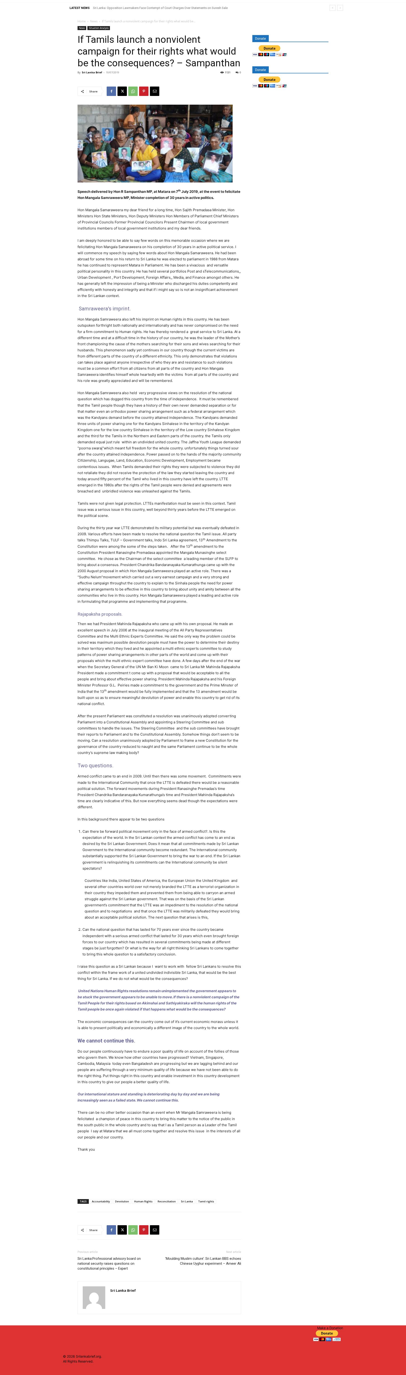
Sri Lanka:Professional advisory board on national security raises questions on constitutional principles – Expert (109, 1263)
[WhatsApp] (133, 91)
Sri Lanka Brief (92, 72)
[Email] (154, 91)
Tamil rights (206, 1201)
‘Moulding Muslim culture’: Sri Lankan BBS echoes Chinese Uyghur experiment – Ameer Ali (203, 1261)
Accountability (101, 1201)
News (94, 21)
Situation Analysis (99, 28)
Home (82, 21)
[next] (340, 8)
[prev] (333, 8)
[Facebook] (111, 91)
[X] (122, 91)
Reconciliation (167, 1201)
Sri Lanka (187, 1201)
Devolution (122, 1201)
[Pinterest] (143, 91)
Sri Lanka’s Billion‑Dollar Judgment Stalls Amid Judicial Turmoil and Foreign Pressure (150, 8)
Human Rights (143, 1201)
